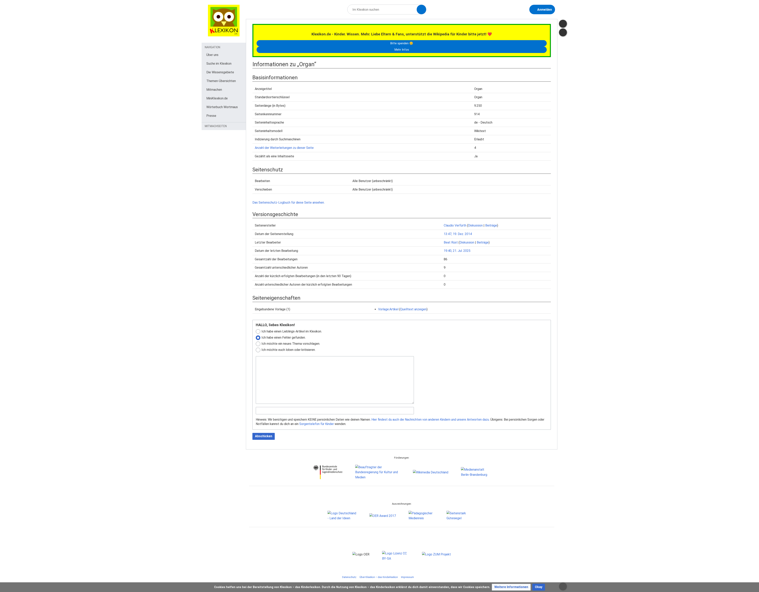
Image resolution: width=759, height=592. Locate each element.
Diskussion (475, 225)
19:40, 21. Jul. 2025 (457, 251)
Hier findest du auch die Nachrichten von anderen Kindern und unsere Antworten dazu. (430, 419)
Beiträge (491, 225)
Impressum (407, 577)
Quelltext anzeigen (413, 309)
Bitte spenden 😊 (401, 43)
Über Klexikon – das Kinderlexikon (379, 577)
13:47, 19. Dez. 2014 (458, 234)
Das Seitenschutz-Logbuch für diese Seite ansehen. (288, 202)
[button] (511, 587)
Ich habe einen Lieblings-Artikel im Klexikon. (291, 331)
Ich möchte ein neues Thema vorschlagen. (290, 344)
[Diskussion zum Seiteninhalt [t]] (563, 24)
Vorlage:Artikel (388, 309)
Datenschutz (349, 577)
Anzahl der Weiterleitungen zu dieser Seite (284, 148)
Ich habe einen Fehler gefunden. (283, 337)
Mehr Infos (401, 49)
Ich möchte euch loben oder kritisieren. (288, 350)
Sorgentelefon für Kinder (316, 424)
